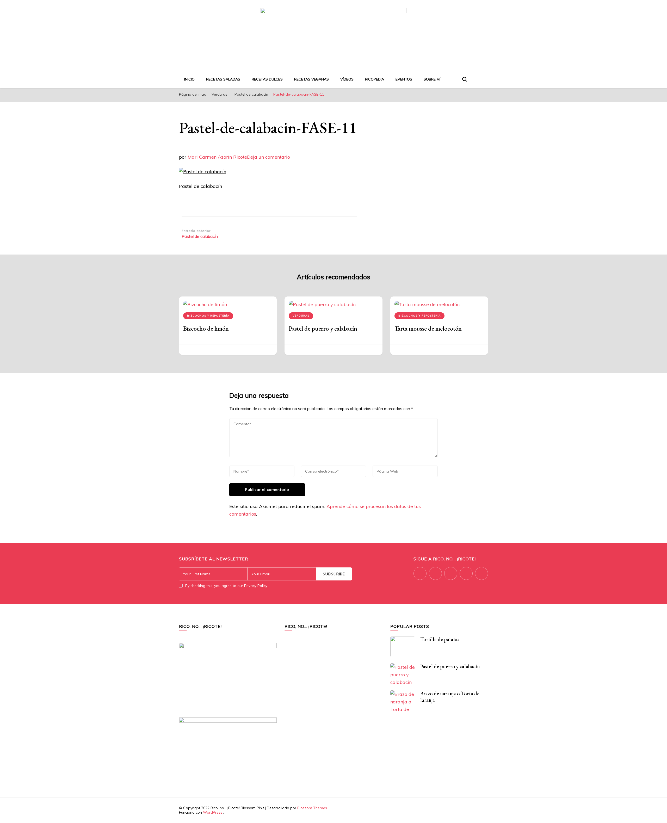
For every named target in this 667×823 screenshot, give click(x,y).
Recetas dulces (267, 79)
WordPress (212, 812)
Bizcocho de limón (206, 328)
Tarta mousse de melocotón (428, 328)
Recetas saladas (223, 79)
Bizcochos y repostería (208, 315)
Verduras (219, 94)
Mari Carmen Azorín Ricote (217, 157)
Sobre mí (432, 79)
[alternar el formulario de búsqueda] (464, 79)
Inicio (189, 79)
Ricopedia (374, 79)
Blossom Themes (312, 808)
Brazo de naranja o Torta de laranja (449, 696)
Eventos (404, 79)
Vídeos (347, 79)
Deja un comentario (268, 157)
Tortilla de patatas (439, 639)
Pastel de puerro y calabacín (323, 328)
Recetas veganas (311, 79)
